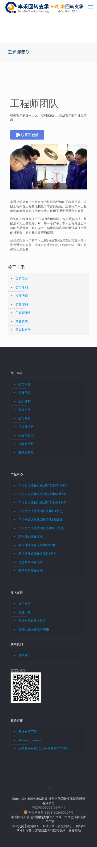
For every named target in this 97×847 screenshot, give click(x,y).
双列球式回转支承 (30, 536)
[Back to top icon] (48, 788)
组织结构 (24, 401)
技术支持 (24, 604)
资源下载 (24, 612)
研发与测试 (26, 435)
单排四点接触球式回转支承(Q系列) (42, 494)
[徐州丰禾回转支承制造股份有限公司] (44, 7)
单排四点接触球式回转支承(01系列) (42, 485)
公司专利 (22, 287)
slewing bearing (30, 740)
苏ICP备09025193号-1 (48, 807)
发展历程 (22, 296)
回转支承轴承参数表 (32, 621)
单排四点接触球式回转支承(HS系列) (43, 502)
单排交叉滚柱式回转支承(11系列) (40, 511)
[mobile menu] (91, 7)
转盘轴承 (64, 826)
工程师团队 (23, 313)
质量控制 (22, 304)
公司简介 (22, 279)
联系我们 (24, 655)
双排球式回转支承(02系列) (36, 545)
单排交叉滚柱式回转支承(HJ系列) (41, 528)
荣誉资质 (22, 321)
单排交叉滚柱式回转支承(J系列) (40, 519)
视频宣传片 (26, 444)
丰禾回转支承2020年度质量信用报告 (43, 748)
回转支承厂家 (27, 731)
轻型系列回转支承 (30, 562)
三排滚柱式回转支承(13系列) (38, 553)
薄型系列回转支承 (30, 570)
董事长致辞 (23, 330)
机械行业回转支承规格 (33, 629)
